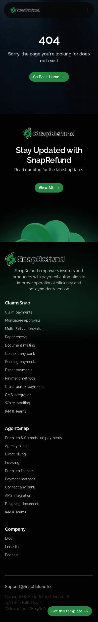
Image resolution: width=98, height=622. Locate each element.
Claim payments (18, 312)
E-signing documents (22, 504)
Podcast (12, 555)
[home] (24, 10)
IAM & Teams (15, 411)
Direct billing (15, 454)
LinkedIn (12, 547)
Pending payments (20, 362)
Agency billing (17, 446)
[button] (81, 10)
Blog (9, 538)
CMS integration (18, 395)
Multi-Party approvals (23, 329)
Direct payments (18, 370)
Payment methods (20, 378)
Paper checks (16, 337)
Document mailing (20, 345)
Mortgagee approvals (22, 320)
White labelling (17, 403)
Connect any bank (20, 354)
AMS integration (18, 495)
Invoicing (12, 462)
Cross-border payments (24, 387)
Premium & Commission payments (33, 438)
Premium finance (19, 471)
